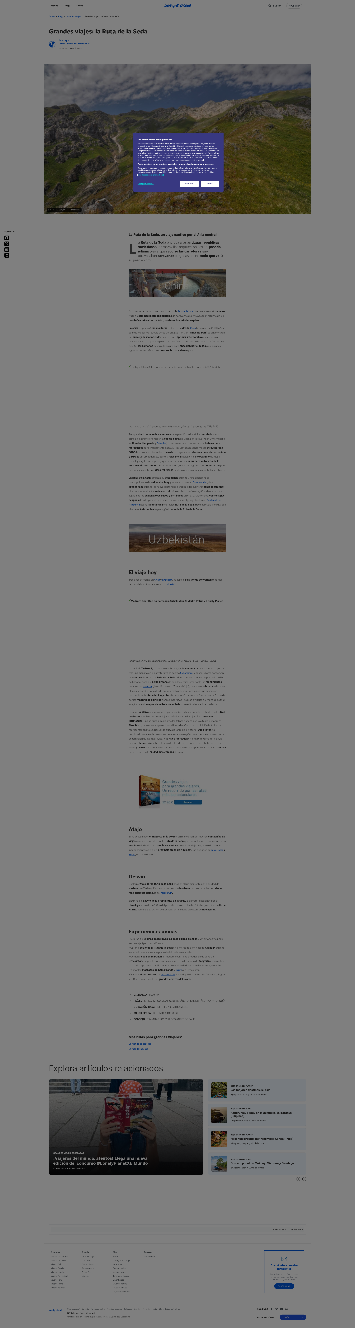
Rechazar (189, 184)
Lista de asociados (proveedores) (151, 175)
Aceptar (210, 184)
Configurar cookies (146, 184)
